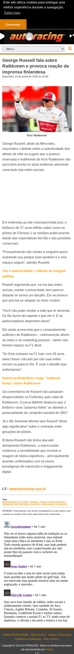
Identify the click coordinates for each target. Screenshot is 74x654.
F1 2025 (24, 501)
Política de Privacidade (16, 634)
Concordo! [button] (13, 24)
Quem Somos (38, 634)
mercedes (35, 504)
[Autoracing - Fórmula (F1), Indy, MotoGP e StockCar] (37, 37)
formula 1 (34, 501)
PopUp (49, 649)
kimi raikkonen (21, 504)
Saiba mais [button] (12, 13)
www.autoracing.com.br (27, 488)
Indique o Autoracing (59, 634)
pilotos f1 (62, 504)
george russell (47, 501)
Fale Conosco (51, 639)
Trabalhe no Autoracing (28, 639)
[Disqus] (37, 571)
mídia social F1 (49, 504)
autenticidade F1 (10, 501)
